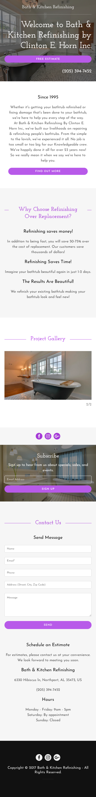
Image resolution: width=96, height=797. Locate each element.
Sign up (48, 489)
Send (48, 625)
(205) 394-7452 (77, 71)
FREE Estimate (48, 59)
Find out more (48, 171)
